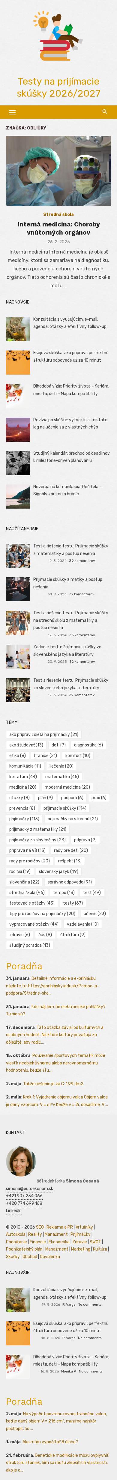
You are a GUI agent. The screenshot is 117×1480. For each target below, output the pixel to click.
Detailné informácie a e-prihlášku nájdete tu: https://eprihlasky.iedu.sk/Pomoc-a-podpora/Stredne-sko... (52, 986)
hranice (45, 755)
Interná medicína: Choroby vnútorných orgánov (58, 228)
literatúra (23, 776)
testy (73, 903)
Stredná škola (58, 214)
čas (45, 934)
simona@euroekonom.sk (29, 1188)
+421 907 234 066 (24, 1195)
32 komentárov (82, 661)
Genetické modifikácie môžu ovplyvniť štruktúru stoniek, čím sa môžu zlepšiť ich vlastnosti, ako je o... (57, 1463)
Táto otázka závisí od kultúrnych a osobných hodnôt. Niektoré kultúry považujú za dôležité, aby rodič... (55, 1035)
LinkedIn (14, 1210)
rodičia (20, 871)
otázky (19, 797)
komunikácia (25, 766)
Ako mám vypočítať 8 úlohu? (50, 1441)
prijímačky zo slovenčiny (37, 840)
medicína (22, 787)
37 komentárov (81, 594)
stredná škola (27, 892)
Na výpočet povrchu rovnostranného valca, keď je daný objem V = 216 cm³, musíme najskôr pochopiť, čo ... (56, 1421)
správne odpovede (70, 882)
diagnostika (88, 745)
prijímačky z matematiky (37, 829)
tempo (64, 892)
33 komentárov (82, 635)
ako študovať (26, 745)
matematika (62, 776)
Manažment (56, 1234)
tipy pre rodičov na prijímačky (42, 913)
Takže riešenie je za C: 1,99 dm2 (53, 1083)
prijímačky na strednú (73, 818)
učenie (95, 913)
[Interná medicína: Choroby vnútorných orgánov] (58, 171)
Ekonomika (59, 1242)
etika (17, 755)
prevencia (22, 808)
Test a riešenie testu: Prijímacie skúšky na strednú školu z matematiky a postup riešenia (70, 620)
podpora (72, 797)
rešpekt (70, 861)
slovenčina (24, 882)
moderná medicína (67, 787)
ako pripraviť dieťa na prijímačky (43, 734)
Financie (38, 1242)
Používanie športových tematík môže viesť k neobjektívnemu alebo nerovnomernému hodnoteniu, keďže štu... (55, 1063)
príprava (85, 840)
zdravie (19, 934)
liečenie (62, 766)
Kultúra (100, 1249)
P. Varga (69, 1304)
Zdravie (79, 1242)
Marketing (80, 1249)
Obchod (29, 1256)
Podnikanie (16, 1242)
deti (59, 745)
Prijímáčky (80, 1234)
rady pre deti (71, 850)
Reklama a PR (59, 1227)
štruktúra (73, 934)
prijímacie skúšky (65, 808)
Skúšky (13, 1256)
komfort (77, 755)
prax (99, 797)
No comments (89, 1304)
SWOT (95, 1242)
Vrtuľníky (84, 1227)
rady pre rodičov (29, 861)
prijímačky (24, 818)
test (92, 892)
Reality (35, 1234)
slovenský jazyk (58, 871)
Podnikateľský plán (24, 1249)
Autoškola (16, 1234)
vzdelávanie (83, 924)
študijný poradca (29, 945)
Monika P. (68, 1371)
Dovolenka (50, 1256)
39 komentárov (82, 561)
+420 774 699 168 (24, 1203)
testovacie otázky (32, 903)
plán (45, 797)
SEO (40, 1227)
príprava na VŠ (27, 850)
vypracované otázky (33, 924)
